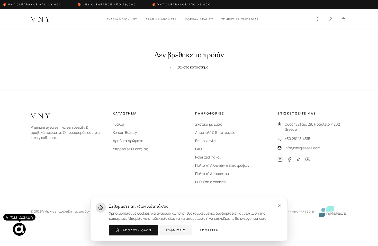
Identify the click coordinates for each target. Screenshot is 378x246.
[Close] (279, 206)
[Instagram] (280, 159)
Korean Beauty (125, 132)
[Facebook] (289, 159)
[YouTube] (307, 159)
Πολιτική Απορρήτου (212, 173)
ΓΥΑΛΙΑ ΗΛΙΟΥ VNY (122, 19)
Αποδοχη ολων (137, 230)
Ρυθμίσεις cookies (210, 181)
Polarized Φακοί (208, 157)
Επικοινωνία (205, 140)
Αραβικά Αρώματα (128, 140)
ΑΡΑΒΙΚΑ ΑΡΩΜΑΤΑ (161, 19)
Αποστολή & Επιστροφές (215, 132)
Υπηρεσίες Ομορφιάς (130, 148)
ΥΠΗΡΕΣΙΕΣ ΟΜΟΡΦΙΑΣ (240, 19)
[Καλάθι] (343, 19)
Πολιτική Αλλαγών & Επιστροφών (222, 165)
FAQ (198, 148)
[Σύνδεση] (331, 19)
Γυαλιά (118, 124)
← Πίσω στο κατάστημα (189, 67)
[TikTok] (298, 159)
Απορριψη (209, 230)
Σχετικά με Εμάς (208, 124)
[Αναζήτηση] (318, 19)
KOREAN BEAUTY (199, 19)
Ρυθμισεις (175, 230)
